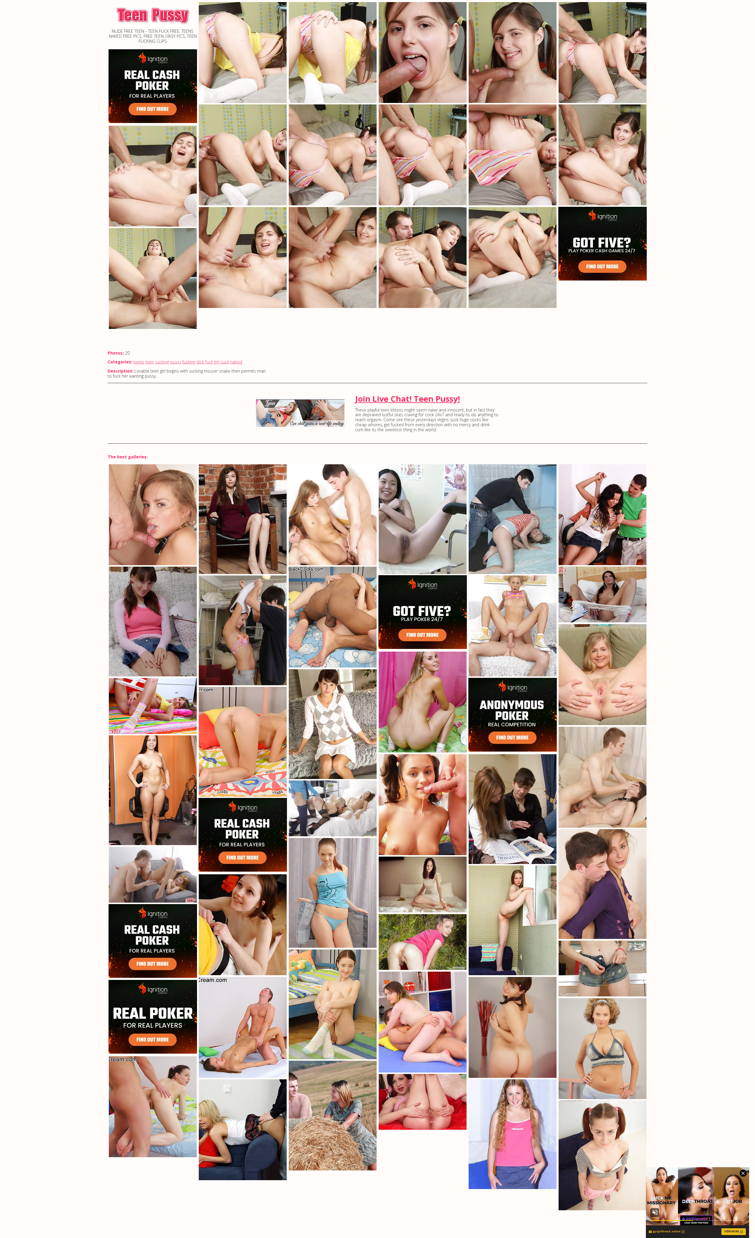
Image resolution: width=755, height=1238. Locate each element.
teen (149, 362)
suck (225, 362)
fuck (209, 362)
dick (200, 362)
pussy (175, 362)
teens (139, 362)
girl (216, 362)
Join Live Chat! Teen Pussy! (407, 398)
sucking (162, 362)
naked (236, 362)
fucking (188, 362)
